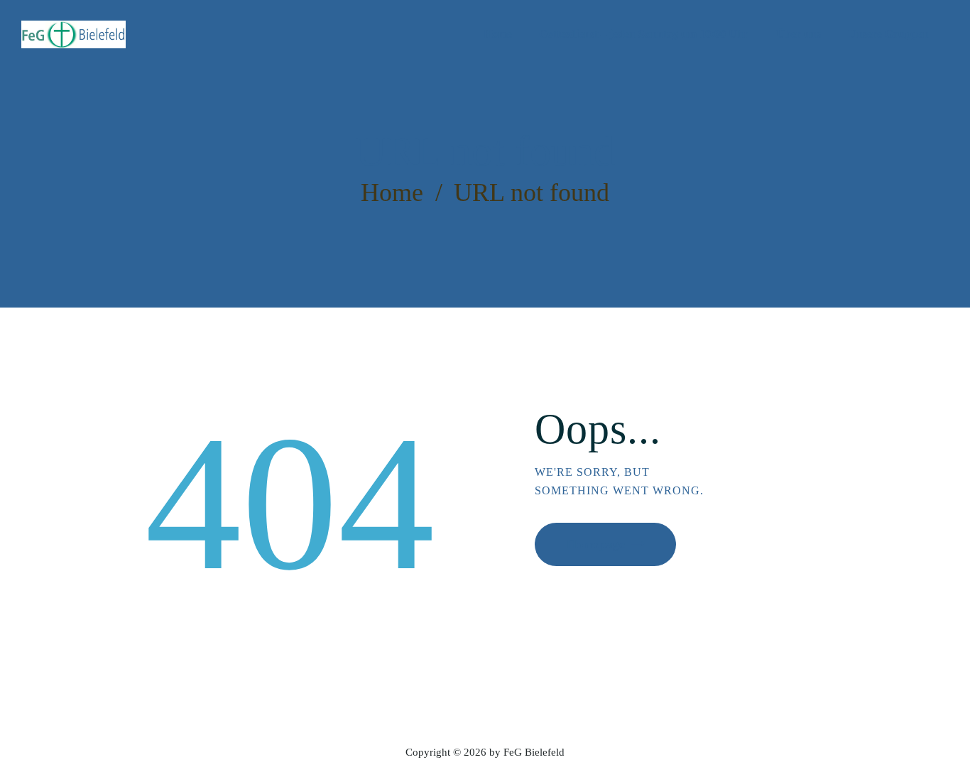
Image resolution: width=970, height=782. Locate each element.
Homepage (596, 544)
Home (392, 192)
